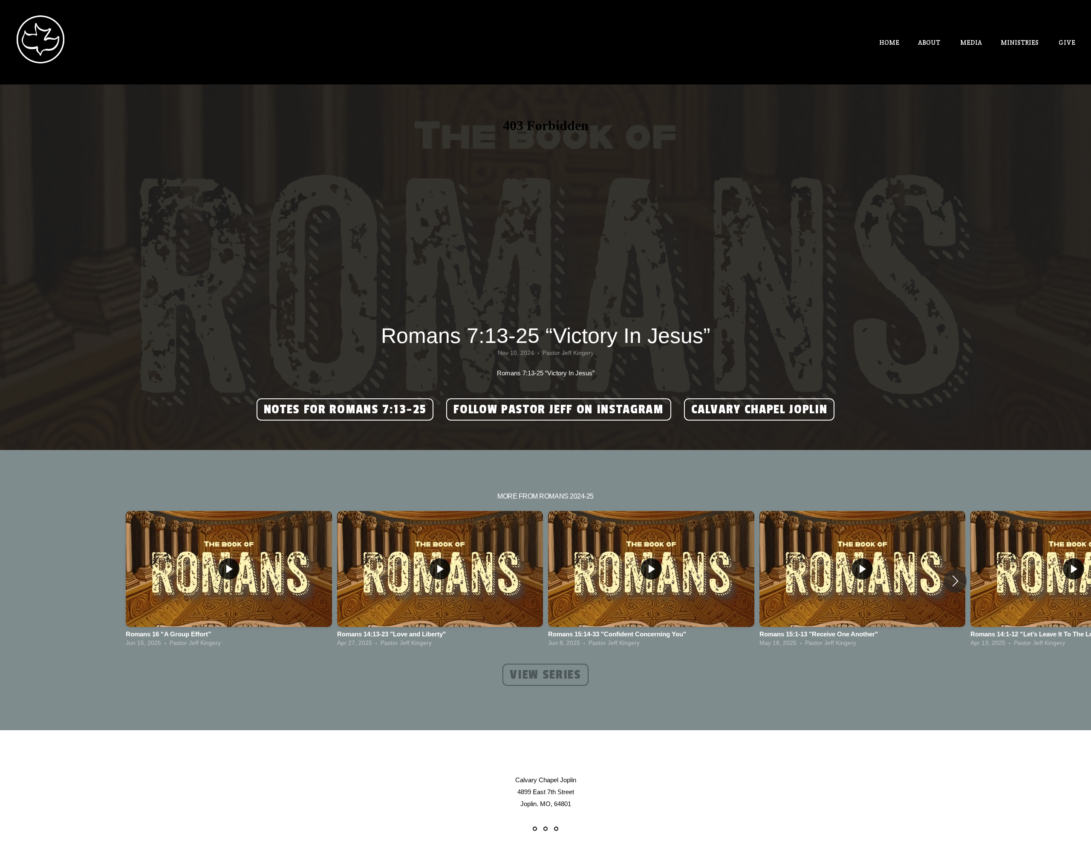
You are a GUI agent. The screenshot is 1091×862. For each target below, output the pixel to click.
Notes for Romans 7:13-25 (345, 409)
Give (1067, 42)
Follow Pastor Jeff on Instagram (558, 409)
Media (971, 42)
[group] (229, 581)
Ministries (1020, 42)
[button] (955, 581)
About (929, 42)
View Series (545, 674)
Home (889, 42)
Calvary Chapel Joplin (759, 409)
